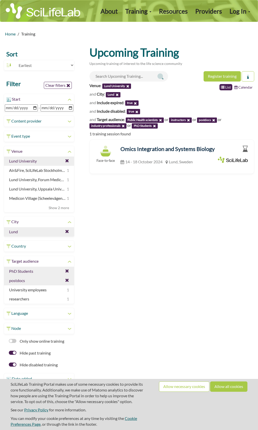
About (109, 11)
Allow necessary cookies (184, 386)
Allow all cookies (228, 386)
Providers (208, 11)
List (227, 87)
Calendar (245, 87)
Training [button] (137, 11)
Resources (173, 11)
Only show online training (41, 341)
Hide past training (35, 352)
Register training (222, 76)
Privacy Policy (36, 409)
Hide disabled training (38, 364)
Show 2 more (59, 208)
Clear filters (55, 85)
